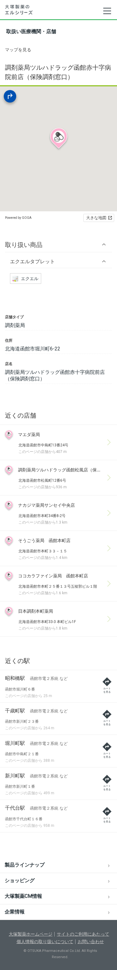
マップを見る (18, 49)
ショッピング (20, 880)
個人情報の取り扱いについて (45, 941)
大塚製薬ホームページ (30, 934)
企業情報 (15, 912)
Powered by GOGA (18, 217)
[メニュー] (107, 11)
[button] (58, 244)
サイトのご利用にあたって (83, 934)
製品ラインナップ (25, 865)
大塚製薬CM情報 (23, 896)
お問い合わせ (91, 941)
